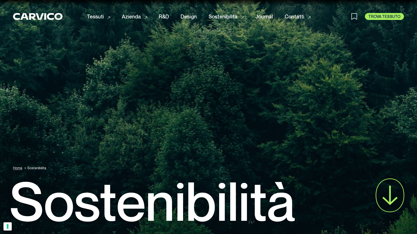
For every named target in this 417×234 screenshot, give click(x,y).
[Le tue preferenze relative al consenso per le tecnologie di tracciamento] (7, 226)
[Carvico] (38, 16)
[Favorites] (358, 16)
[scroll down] (390, 195)
